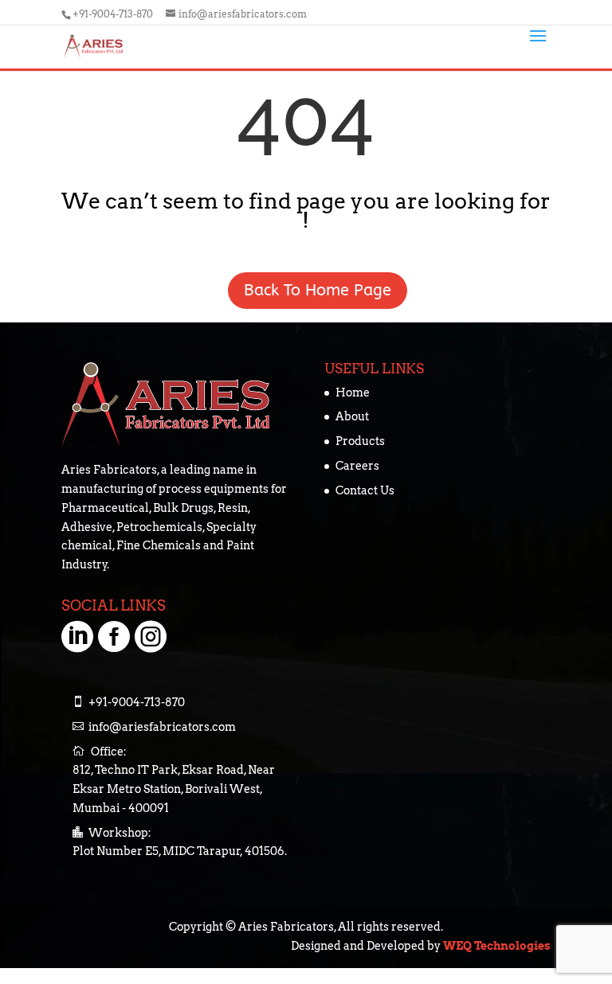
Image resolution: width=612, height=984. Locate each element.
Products (360, 441)
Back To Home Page (305, 290)
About (352, 416)
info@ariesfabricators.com (162, 726)
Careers (357, 465)
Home (352, 392)
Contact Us (364, 490)
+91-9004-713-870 (114, 14)
